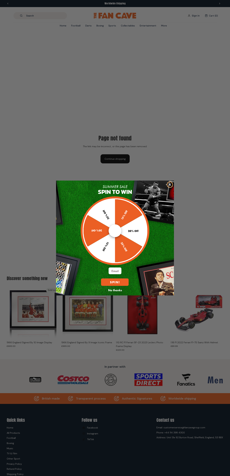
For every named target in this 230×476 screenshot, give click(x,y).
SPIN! (115, 282)
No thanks (115, 290)
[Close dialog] (170, 184)
